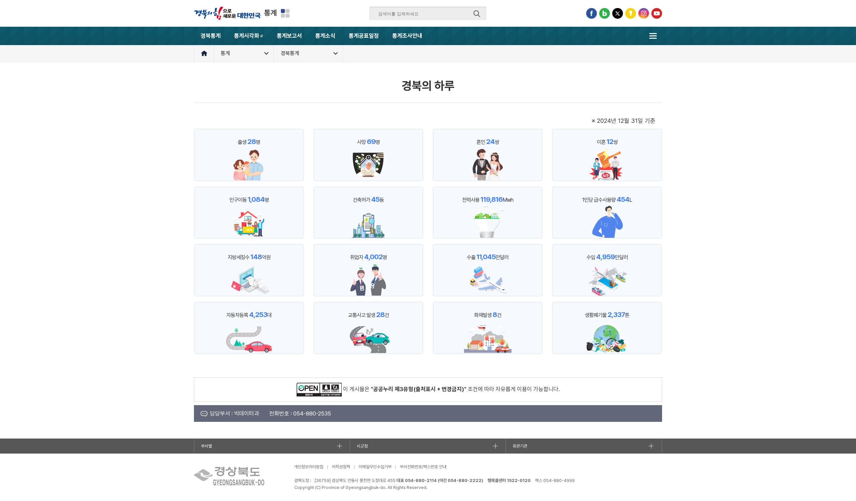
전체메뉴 (653, 36)
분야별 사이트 (285, 13)
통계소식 (325, 35)
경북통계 (211, 35)
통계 (270, 12)
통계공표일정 (364, 35)
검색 (476, 13)
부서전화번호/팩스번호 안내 (423, 466)
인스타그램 (643, 13)
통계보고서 (289, 35)
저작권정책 (341, 466)
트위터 (617, 13)
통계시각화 (252, 38)
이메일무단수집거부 (375, 466)
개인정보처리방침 (308, 466)
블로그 (604, 13)
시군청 (362, 446)
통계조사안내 (407, 35)
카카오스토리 (630, 13)
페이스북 (591, 13)
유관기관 (520, 446)
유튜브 (656, 13)
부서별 (206, 446)
